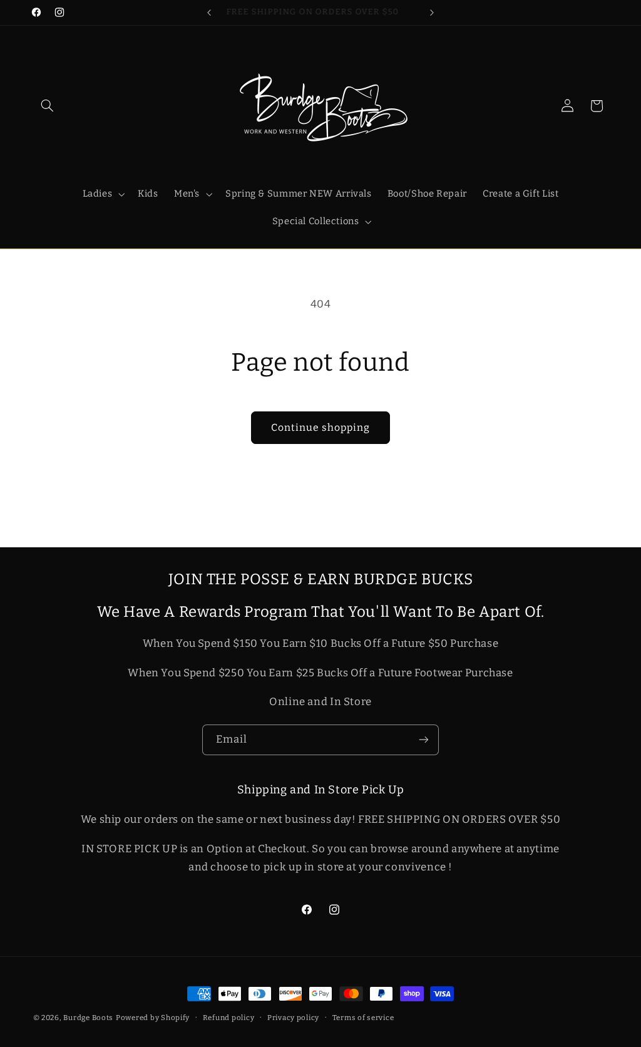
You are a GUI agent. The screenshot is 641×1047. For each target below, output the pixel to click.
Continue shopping (321, 427)
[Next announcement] (432, 12)
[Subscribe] (423, 740)
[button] (47, 105)
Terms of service (363, 1017)
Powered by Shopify (153, 1017)
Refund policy (229, 1017)
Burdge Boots (88, 1017)
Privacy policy (293, 1017)
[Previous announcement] (209, 12)
